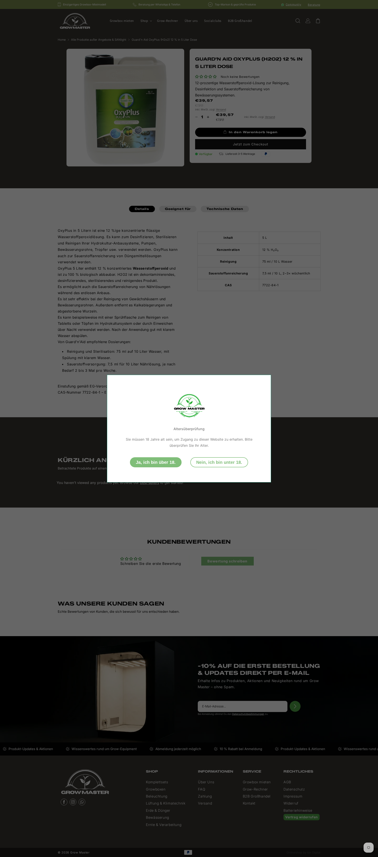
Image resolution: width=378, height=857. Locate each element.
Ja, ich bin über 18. (156, 462)
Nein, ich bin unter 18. (219, 462)
